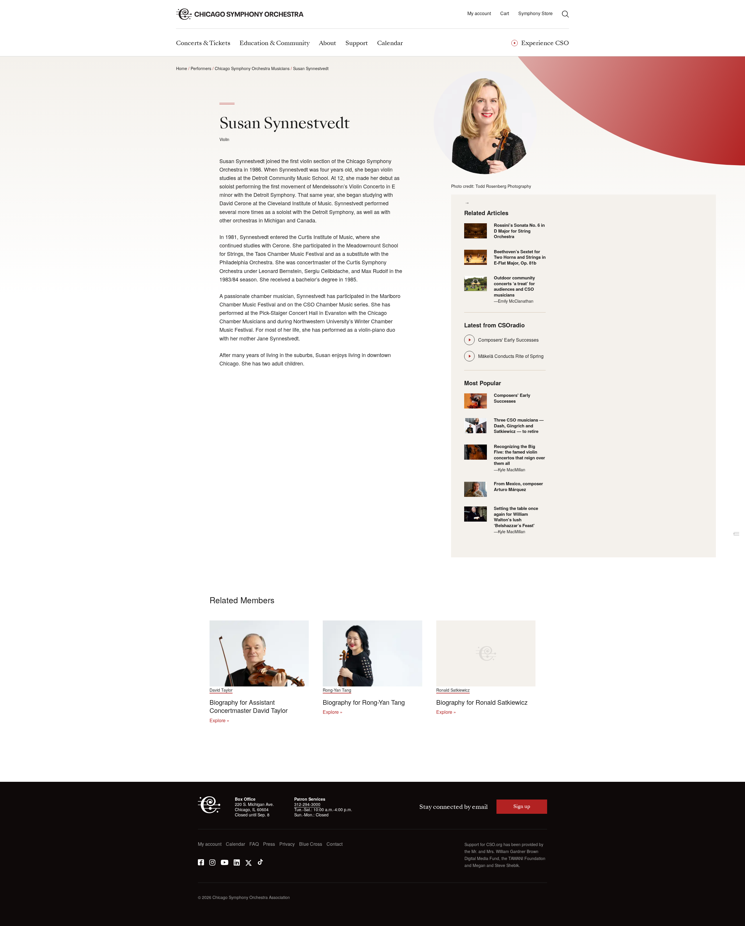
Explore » (219, 720)
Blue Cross (310, 844)
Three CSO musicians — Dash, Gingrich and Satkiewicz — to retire (519, 425)
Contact (335, 844)
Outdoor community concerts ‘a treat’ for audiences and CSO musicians (514, 286)
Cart (504, 13)
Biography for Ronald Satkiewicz (482, 701)
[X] (248, 862)
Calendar (235, 844)
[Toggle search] (565, 13)
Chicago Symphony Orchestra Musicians (252, 68)
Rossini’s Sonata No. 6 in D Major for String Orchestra (519, 231)
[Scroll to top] (16, 919)
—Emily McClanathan (513, 301)
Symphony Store (535, 13)
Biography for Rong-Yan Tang (364, 701)
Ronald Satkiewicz (453, 690)
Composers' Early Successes (508, 339)
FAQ (254, 844)
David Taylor (221, 690)
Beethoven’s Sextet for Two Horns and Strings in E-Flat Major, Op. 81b (520, 257)
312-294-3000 (307, 804)
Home (181, 68)
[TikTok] (260, 862)
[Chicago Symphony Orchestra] (243, 14)
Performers (201, 68)
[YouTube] (224, 862)
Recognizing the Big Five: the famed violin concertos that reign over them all (519, 455)
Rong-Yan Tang (337, 690)
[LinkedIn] (237, 862)
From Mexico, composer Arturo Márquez (518, 486)
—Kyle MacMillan (509, 469)
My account (479, 13)
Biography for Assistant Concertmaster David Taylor (249, 706)
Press (269, 844)
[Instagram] (212, 862)
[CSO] (209, 811)
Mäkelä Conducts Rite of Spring (511, 356)
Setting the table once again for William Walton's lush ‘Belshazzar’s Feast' (516, 517)
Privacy (287, 844)
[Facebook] (201, 862)
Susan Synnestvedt (311, 68)
